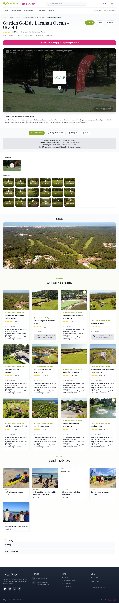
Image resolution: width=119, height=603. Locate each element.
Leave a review (38, 133)
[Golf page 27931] (45, 302)
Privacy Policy (95, 581)
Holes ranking (41, 10)
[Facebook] (5, 589)
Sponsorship (67, 583)
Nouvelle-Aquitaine (28, 17)
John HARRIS (48, 35)
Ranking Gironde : (50, 140)
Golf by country (16, 10)
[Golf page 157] (45, 409)
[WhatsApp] (14, 589)
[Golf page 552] (103, 354)
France (18, 17)
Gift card (66, 578)
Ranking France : (49, 145)
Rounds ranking (29, 10)
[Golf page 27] (16, 409)
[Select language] (113, 4)
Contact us (67, 586)
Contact (104, 3)
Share (87, 133)
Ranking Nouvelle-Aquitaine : (50, 142)
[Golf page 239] (45, 354)
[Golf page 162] (74, 408)
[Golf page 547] (16, 354)
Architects (52, 10)
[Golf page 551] (16, 300)
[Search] (48, 4)
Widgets (74, 133)
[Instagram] (10, 589)
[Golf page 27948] (103, 304)
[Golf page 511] (74, 355)
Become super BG (69, 580)
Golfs (11, 17)
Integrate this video (57, 133)
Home (6, 10)
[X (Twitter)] (19, 589)
